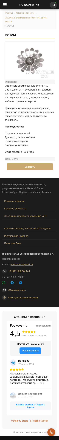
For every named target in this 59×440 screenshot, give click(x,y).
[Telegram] (14, 283)
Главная (9, 13)
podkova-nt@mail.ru (21, 264)
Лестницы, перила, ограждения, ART (25, 215)
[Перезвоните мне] (51, 432)
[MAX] (22, 283)
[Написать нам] (53, 5)
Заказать (30, 166)
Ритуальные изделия (16, 235)
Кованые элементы (25, 13)
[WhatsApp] (5, 283)
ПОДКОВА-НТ (29, 4)
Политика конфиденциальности (29, 432)
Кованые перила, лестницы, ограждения (27, 228)
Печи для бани (12, 243)
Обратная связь (17, 290)
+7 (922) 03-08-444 (19, 271)
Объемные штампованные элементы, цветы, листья (26, 20)
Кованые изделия (14, 201)
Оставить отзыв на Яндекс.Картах (29, 420)
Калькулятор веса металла (23, 297)
